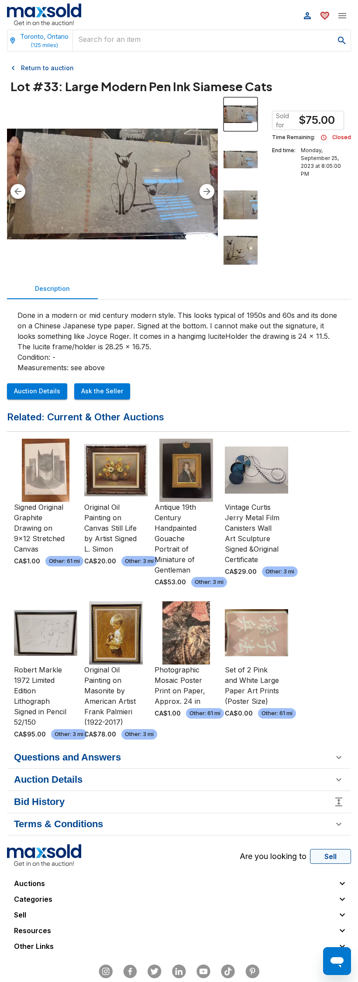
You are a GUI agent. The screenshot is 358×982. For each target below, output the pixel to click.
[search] (342, 40)
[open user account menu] (307, 15)
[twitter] (154, 971)
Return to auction (47, 68)
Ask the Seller (102, 391)
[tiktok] (227, 971)
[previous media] (17, 191)
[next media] (207, 191)
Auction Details (37, 391)
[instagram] (105, 971)
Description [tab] (52, 288)
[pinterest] (252, 971)
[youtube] (203, 971)
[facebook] (130, 971)
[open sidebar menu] (342, 15)
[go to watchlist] (325, 15)
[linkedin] (179, 971)
